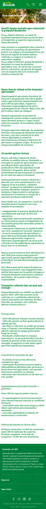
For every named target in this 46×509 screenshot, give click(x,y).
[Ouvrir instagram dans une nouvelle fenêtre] (24, 500)
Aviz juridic (22, 504)
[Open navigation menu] (40, 4)
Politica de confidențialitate (34, 504)
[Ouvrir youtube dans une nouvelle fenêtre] (19, 500)
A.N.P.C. (12, 507)
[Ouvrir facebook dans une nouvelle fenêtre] (13, 500)
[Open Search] (33, 4)
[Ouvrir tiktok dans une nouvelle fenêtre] (29, 500)
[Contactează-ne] (28, 4)
